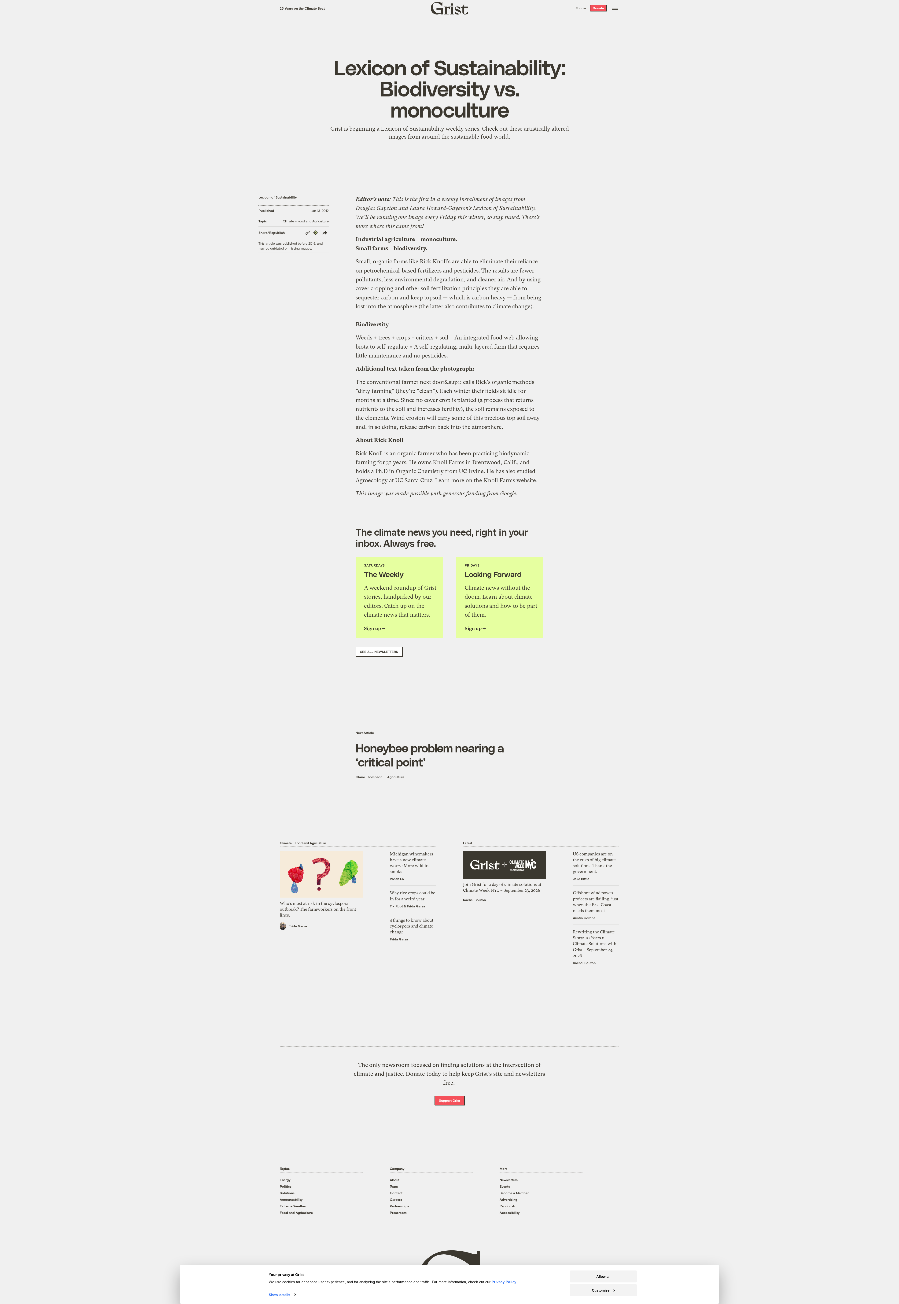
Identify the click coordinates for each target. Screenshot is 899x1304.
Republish (507, 1206)
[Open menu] (615, 8)
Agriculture (395, 777)
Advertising (508, 1199)
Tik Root (396, 906)
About (394, 1180)
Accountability (291, 1199)
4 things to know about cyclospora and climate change (411, 926)
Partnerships (399, 1206)
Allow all (603, 1276)
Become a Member (514, 1193)
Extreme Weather (293, 1206)
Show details (279, 1295)
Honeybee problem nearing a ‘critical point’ (430, 755)
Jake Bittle (581, 879)
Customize (600, 1290)
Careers (396, 1199)
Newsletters (509, 1180)
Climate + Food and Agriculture (306, 221)
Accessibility (510, 1213)
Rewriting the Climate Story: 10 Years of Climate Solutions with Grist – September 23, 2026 (594, 943)
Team (394, 1186)
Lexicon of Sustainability (277, 197)
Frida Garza (298, 926)
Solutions (287, 1193)
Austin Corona (584, 918)
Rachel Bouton (474, 900)
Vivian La (397, 879)
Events (505, 1186)
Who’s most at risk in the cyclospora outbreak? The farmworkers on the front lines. (318, 909)
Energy (285, 1180)
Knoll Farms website (510, 480)
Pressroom (398, 1213)
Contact (396, 1193)
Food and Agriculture (296, 1213)
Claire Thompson (369, 777)
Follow (581, 8)
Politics (285, 1186)
